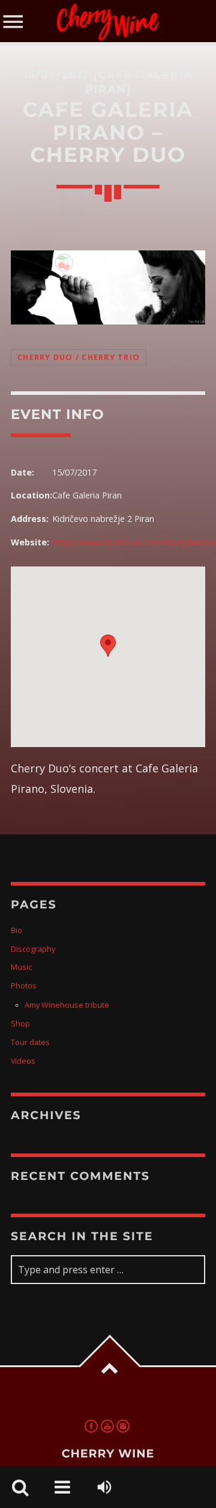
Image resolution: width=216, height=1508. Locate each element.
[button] (108, 646)
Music (21, 967)
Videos (23, 1061)
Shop (20, 1024)
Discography (33, 949)
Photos (24, 986)
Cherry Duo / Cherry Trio (78, 357)
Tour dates (30, 1042)
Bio (16, 930)
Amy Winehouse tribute (67, 1005)
